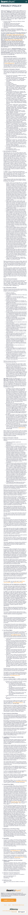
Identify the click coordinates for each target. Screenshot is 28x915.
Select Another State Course (18, 905)
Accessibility (16, 910)
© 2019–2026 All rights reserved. (8, 910)
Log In (9, 905)
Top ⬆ (5, 905)
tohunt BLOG (9, 900)
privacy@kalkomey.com (9, 63)
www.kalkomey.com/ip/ (19, 857)
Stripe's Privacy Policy (18, 582)
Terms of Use (14, 911)
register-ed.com (22, 427)
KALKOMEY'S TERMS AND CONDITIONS (15, 34)
